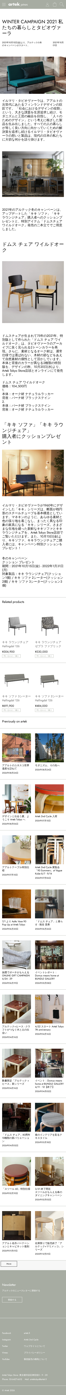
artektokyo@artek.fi (38, 1379)
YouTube (6, 1359)
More (9, 1263)
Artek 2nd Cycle (31, 1339)
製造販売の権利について (35, 1359)
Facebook (6, 1333)
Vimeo (5, 1352)
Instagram (6, 1339)
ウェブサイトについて (34, 1346)
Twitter (5, 1346)
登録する (12, 1299)
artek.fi (27, 1333)
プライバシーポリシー (34, 1352)
